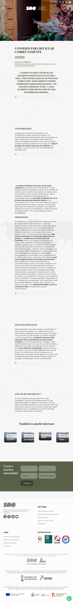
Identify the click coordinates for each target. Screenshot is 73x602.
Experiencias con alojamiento (48, 514)
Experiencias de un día (46, 511)
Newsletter (42, 524)
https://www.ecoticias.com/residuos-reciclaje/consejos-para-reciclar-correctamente (35, 65)
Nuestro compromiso (45, 521)
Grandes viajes (43, 517)
